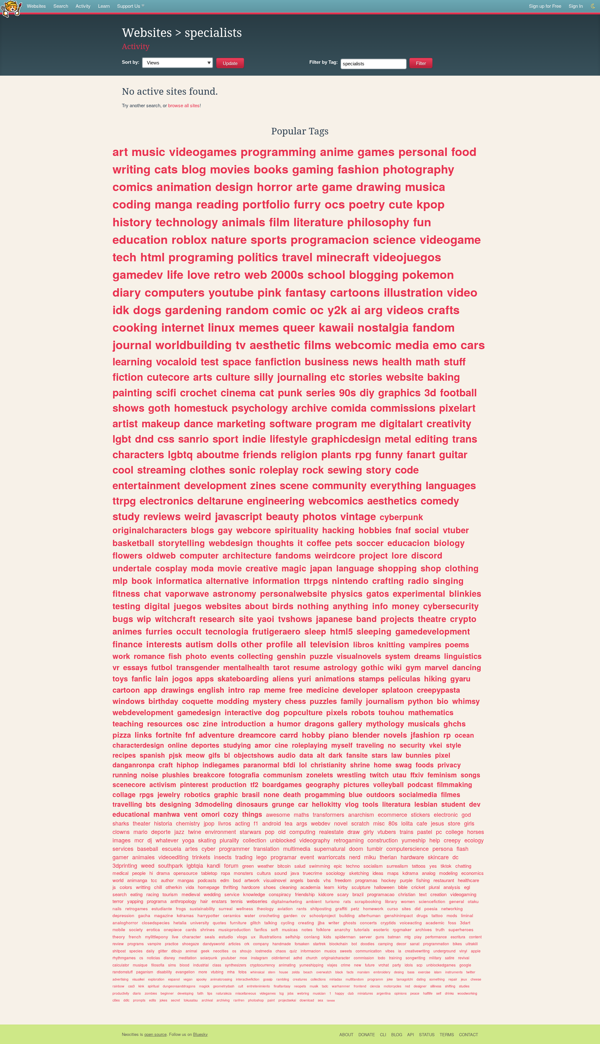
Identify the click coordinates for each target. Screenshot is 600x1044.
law (396, 755)
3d (430, 392)
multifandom (355, 979)
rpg (363, 454)
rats (347, 901)
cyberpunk (401, 517)
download (307, 1000)
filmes (450, 794)
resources (164, 723)
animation (184, 186)
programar (284, 857)
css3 (131, 986)
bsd (237, 880)
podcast (420, 784)
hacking (338, 530)
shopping (397, 568)
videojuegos (407, 256)
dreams (427, 655)
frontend (360, 986)
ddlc (126, 1000)
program (336, 423)
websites (223, 606)
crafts (444, 309)
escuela (171, 848)
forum (231, 865)
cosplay (171, 568)
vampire (154, 943)
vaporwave (187, 593)
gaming (313, 168)
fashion (358, 168)
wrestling (351, 774)
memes (259, 327)
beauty (282, 516)
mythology (385, 723)
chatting (463, 865)
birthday (163, 700)
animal (191, 950)
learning (132, 361)
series (320, 392)
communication (369, 950)
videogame (450, 239)
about (256, 606)
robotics (197, 794)
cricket (418, 887)
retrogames (136, 908)
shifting (450, 986)
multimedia (296, 848)
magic (294, 568)
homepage (208, 887)
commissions (402, 407)
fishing (423, 880)
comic (289, 309)
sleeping (374, 631)
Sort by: (130, 62)
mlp (120, 580)
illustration (413, 292)
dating (421, 979)
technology (187, 221)
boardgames (282, 784)
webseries (257, 901)
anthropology (183, 901)
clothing (462, 568)
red (407, 986)
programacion (330, 239)
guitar (453, 454)
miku (370, 857)
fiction (127, 376)
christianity (328, 764)
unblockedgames (441, 964)
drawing (378, 186)
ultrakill (472, 943)
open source (155, 1034)
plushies (175, 774)
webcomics (335, 500)
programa (157, 901)
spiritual (153, 986)
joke (390, 979)
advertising (120, 979)
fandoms (293, 555)
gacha (144, 915)
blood (184, 964)
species (135, 950)
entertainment (146, 485)
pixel (442, 755)
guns (380, 936)
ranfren (238, 1000)
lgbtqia (195, 865)
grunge (283, 804)
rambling (282, 979)
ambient (314, 901)
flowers (127, 555)
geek (205, 950)
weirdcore (335, 555)
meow (195, 755)
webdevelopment (142, 712)
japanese (334, 619)
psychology (260, 407)
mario (140, 831)
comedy (440, 500)
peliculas (404, 678)
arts (202, 376)
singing (448, 580)
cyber (208, 848)
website (404, 376)
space (236, 361)
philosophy (378, 221)
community (339, 485)
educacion (409, 543)
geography (323, 784)
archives (423, 929)
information (276, 580)
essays (135, 667)
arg (373, 309)
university (199, 923)
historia (163, 823)
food (464, 151)
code (407, 469)
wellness (244, 908)
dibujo (176, 950)
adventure (216, 734)
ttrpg (124, 500)
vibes (389, 950)
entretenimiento (258, 986)
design (234, 186)
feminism (442, 774)
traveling (370, 745)
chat (152, 593)
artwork (252, 880)
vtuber (456, 530)
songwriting (415, 957)
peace (414, 993)
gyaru (460, 678)
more (202, 971)
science (394, 239)
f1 (256, 823)
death (292, 794)
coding (131, 203)
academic (435, 923)
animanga (137, 880)
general (456, 901)
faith (200, 993)
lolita (407, 823)
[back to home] (11, 8)
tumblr (374, 848)
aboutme (218, 454)
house (283, 972)
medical (120, 873)
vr (115, 667)
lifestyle (289, 438)
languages (451, 485)
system (397, 655)
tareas (331, 1000)
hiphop (188, 764)
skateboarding (243, 678)
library (391, 901)
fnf (190, 734)
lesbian (426, 804)
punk (290, 392)
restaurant (443, 880)
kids (327, 937)
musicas (290, 929)
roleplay (278, 469)
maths (301, 814)
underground (444, 950)
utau (399, 774)
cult (240, 986)
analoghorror (125, 923)
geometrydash (223, 986)
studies (464, 986)
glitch (255, 923)
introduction (243, 723)
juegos (188, 606)
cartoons (355, 292)
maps (393, 873)
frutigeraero (276, 631)
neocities (220, 950)
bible (403, 887)
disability (164, 971)
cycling (287, 923)
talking (270, 923)
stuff (455, 361)
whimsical (257, 972)
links (143, 734)
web (255, 274)
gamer (120, 857)
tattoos (419, 865)
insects (223, 857)
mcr (139, 840)
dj (150, 840)
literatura (396, 804)
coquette (197, 700)
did (418, 908)
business (327, 361)
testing (126, 606)
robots (363, 712)
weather (266, 865)
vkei (435, 745)
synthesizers (235, 964)
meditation (188, 957)
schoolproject (322, 915)
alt (321, 755)
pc (439, 831)
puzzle (321, 655)
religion (299, 454)
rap (254, 689)
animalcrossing (221, 979)
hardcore (251, 887)
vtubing (217, 971)
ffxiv (417, 774)
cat (266, 392)
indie (254, 438)
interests (164, 644)
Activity (83, 6)
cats (166, 168)
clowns (121, 831)
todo (381, 957)
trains (406, 831)
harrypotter (208, 915)
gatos (377, 593)
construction (383, 840)
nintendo (350, 580)
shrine (360, 764)
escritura (458, 936)
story (378, 469)
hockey (388, 880)
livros (224, 823)
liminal (467, 915)
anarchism (361, 814)
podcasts (207, 880)
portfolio (266, 203)
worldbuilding (193, 344)
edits (152, 1000)
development (215, 485)
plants (336, 454)
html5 (341, 631)
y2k (337, 309)
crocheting (269, 915)
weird (197, 516)
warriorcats (331, 857)
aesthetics (392, 500)
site (246, 619)
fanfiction (278, 361)
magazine (163, 915)
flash (462, 848)
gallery (350, 723)
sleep (315, 631)
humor (289, 723)
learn (329, 887)
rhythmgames (124, 957)
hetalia (180, 923)
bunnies (418, 755)
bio (442, 700)
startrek (319, 943)
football (458, 392)
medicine (322, 689)
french (135, 937)
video (462, 292)
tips (209, 993)
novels (395, 734)
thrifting (230, 887)
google (465, 964)
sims (172, 964)
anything (350, 606)
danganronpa (133, 764)
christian (406, 894)
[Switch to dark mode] (593, 6)
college (454, 831)
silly (263, 376)
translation (266, 848)
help (434, 840)
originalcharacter (335, 957)
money (405, 606)
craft (165, 764)
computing (302, 831)
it (300, 543)
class (216, 964)
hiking (435, 678)
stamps (371, 678)
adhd (297, 957)
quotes (219, 923)
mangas (186, 880)
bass (411, 972)
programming (278, 151)
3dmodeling (213, 804)
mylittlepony (156, 937)
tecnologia (226, 631)
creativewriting (417, 950)
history (132, 221)
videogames (203, 151)
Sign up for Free (545, 6)
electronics (166, 500)
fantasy (305, 292)
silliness (435, 986)
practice (171, 943)
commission (364, 957)
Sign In (576, 6)
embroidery (381, 972)
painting (132, 392)
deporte (161, 831)
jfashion (425, 734)
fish (175, 655)
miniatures (365, 993)
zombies (151, 993)
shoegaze (190, 943)
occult (189, 631)
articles (234, 943)
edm (224, 880)
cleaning (288, 887)
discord (426, 555)
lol (303, 764)
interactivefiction (247, 979)
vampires (425, 644)
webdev (320, 823)
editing (431, 438)
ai (356, 309)
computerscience (407, 848)
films (317, 344)
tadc (325, 986)
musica (425, 186)
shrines (207, 929)
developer (360, 689)
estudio (226, 937)
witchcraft (175, 619)
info (380, 606)
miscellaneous (245, 993)
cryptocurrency (262, 964)
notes (307, 929)
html (152, 256)
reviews (162, 516)
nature (229, 239)
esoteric (381, 929)
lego (261, 857)
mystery (267, 700)
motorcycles (392, 986)
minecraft (342, 256)
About (346, 1034)
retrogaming (349, 840)
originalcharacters (149, 530)
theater (141, 823)
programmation (436, 943)
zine (210, 723)
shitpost (119, 950)
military (435, 957)
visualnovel (274, 880)
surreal (225, 908)
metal (398, 438)
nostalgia (383, 327)
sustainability (202, 908)
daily (150, 950)
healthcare (468, 880)
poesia (431, 908)
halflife (427, 993)
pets (343, 543)
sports (269, 239)
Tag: (323, 62)
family (351, 700)
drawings (177, 689)
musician (319, 993)
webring (303, 993)
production (229, 784)
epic (338, 865)
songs (470, 774)
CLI (383, 1034)
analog (428, 873)
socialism (373, 865)
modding (233, 700)
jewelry (169, 794)
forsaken (302, 943)
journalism (385, 700)
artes (191, 848)
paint (271, 1000)
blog (194, 168)
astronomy (234, 593)
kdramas (185, 915)
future (370, 964)
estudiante (162, 908)
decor (401, 943)
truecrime (312, 873)
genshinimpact (398, 915)
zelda (296, 972)
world (117, 880)
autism (199, 644)
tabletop (209, 873)
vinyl (463, 950)
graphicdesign (346, 438)
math (428, 361)
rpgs (146, 794)
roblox (189, 239)
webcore (253, 530)
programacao (380, 894)
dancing (466, 667)
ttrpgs (316, 580)
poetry (367, 203)
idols (409, 964)
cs (141, 957)
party (396, 964)
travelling (127, 804)
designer (420, 986)
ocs (335, 203)
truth (440, 929)
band (366, 619)
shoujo (246, 950)
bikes (457, 943)
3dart (465, 923)
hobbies (375, 530)
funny (389, 454)
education (140, 239)
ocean (464, 735)
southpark (170, 865)
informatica (179, 580)
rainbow (118, 986)
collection (254, 840)
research (217, 619)
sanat (414, 943)
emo (445, 344)
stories (365, 376)
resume (306, 667)
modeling (448, 873)
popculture (302, 712)
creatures (300, 979)
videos (405, 309)
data (306, 755)
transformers (328, 814)
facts (350, 972)
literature (318, 221)
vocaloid (176, 361)
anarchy (342, 929)
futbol (161, 667)
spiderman (345, 937)
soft (274, 929)
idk (120, 309)
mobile (118, 929)
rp (447, 734)
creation (438, 894)
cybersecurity (451, 606)
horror (274, 186)
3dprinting (124, 865)
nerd (354, 857)
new (357, 964)
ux (253, 937)
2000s (287, 274)
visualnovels (359, 655)
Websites (36, 6)
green (248, 865)
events (222, 655)
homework (373, 908)
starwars (250, 831)
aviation (285, 908)
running (124, 774)
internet (182, 327)
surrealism (397, 865)
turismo (332, 901)
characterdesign (138, 745)
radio (418, 580)
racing (152, 894)
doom (356, 848)
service (231, 894)
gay (225, 530)
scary (343, 894)
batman (394, 936)
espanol (174, 979)
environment (220, 831)
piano (338, 734)
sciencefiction (432, 901)
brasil (251, 794)
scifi (166, 392)
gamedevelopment (432, 631)
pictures (356, 784)
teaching (127, 723)
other (251, 644)
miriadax (335, 979)
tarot (281, 667)
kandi (213, 865)
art (120, 151)
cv (303, 915)
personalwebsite (293, 593)
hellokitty (326, 804)
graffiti (341, 908)
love (198, 274)
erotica (153, 929)
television (329, 644)
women (408, 901)
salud (299, 865)
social (427, 530)
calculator (120, 964)
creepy (452, 840)
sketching (359, 873)
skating (207, 840)
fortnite (169, 734)
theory (118, 937)
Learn (104, 6)
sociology (335, 873)
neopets (300, 986)
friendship (305, 894)
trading (243, 857)
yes (433, 865)
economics (472, 873)
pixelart (457, 407)
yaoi (265, 619)
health (397, 361)
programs (136, 943)
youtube (231, 292)
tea (288, 823)
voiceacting (411, 923)
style (453, 745)
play (418, 936)
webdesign (231, 543)
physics (346, 593)
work (121, 655)
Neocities (130, 1034)
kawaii (336, 327)
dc (455, 857)
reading (217, 203)
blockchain (338, 943)
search (119, 894)
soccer (370, 543)
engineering (276, 500)
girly (368, 831)
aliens (283, 678)
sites (406, 908)
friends (260, 454)
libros (363, 644)
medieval (191, 894)
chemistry (188, 823)
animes (127, 631)
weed (147, 865)
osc (192, 723)
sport (225, 438)
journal (132, 344)
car (303, 804)
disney (169, 957)
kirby (343, 887)
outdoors (380, 794)
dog (273, 712)
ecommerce (392, 814)
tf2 (254, 784)
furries (159, 631)
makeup (161, 423)
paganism (144, 971)
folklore (323, 929)
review (118, 943)
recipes (124, 755)
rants (302, 908)
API (410, 1034)
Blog (396, 1034)
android (271, 823)
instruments (453, 972)
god (466, 814)
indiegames (220, 764)
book (142, 580)
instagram (259, 957)
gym (413, 667)
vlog (352, 804)
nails (117, 908)
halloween (384, 887)
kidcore (325, 894)
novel (341, 823)
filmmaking (454, 784)
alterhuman (369, 915)
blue (355, 794)
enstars (219, 901)
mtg (407, 936)
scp (419, 964)
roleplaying (310, 745)
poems (457, 644)
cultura (264, 873)
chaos (281, 950)
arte (307, 186)
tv (241, 344)
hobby (313, 734)
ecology (474, 840)
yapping (135, 901)
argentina (384, 993)
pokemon (428, 274)
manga (173, 203)
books (271, 168)
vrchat (383, 964)
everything (396, 485)
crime (345, 964)
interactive (243, 712)
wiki (395, 667)
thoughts (275, 543)
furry (307, 203)
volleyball (388, 784)
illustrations (270, 937)
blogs (202, 530)
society (136, 929)
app (150, 689)
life (175, 274)
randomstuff (122, 971)
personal (423, 151)
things (252, 814)
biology (449, 543)
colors (126, 887)
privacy (449, 764)
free (295, 689)
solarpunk (208, 957)
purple (406, 880)
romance (149, 655)
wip (144, 619)
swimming (319, 865)
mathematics (430, 712)
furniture (238, 923)
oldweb (161, 555)
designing (175, 804)
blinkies (465, 593)
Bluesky (200, 1034)
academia (310, 887)
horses (475, 831)
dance (198, 423)
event (307, 857)
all (301, 644)
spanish (152, 755)
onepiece (173, 929)
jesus (437, 823)
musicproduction (234, 929)
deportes (205, 745)
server (365, 937)
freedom (343, 880)
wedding (212, 894)
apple (476, 950)
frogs (181, 908)
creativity (449, 423)
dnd (144, 438)
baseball (147, 848)
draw (354, 831)
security (412, 745)
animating (287, 964)
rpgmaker (402, 929)
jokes (163, 1000)
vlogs (242, 937)
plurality (229, 840)
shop (431, 568)
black (339, 972)
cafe (422, 823)
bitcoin (284, 865)
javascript (238, 516)
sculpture (361, 887)
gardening (193, 309)
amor (263, 745)
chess (295, 700)
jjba (321, 923)
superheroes (460, 929)
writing (131, 168)
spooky (201, 979)
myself (341, 745)
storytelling (181, 543)
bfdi (289, 764)
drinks (449, 993)
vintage (358, 516)
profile (279, 644)
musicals (424, 723)
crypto (463, 619)
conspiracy (280, 894)
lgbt (121, 438)
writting (143, 887)
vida (190, 887)
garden (290, 915)
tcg (281, 993)
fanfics (260, 929)
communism (282, 774)
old (282, 831)
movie (230, 568)
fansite (357, 755)
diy (367, 392)
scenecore (129, 784)
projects (397, 619)
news (365, 361)
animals (243, 221)
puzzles (323, 700)
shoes (269, 887)
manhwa (166, 814)
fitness (126, 593)
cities (116, 1000)
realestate (331, 831)
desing (399, 972)
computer (199, 555)
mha (231, 971)
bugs (122, 619)
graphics (399, 392)
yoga (188, 840)
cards (191, 929)
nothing (313, 606)
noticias (153, 957)
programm (375, 979)
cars (473, 344)
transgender (197, 667)
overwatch (324, 972)
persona (442, 848)
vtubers (387, 831)
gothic (372, 667)
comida (349, 407)
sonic (242, 469)
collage (124, 794)
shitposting (321, 908)
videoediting (173, 857)
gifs (214, 755)
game (337, 186)
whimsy (466, 700)
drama (163, 873)
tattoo (437, 915)
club (351, 993)
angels (296, 880)
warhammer (341, 986)
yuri (304, 678)
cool (122, 469)
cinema (238, 392)
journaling (302, 376)
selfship (292, 937)
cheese (476, 979)
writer (333, 923)
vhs (327, 880)
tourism (170, 894)
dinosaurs (252, 804)
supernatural (329, 848)
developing (185, 993)
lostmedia (263, 950)
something (437, 979)
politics (258, 256)
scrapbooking (368, 901)
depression (123, 915)
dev (475, 804)
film (279, 221)
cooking (135, 327)
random (247, 309)
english (211, 689)
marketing (241, 423)
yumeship (414, 840)
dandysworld (214, 943)
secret (175, 1000)
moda (202, 568)
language (355, 568)
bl (227, 755)
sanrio (193, 438)
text (423, 894)
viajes (332, 964)
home (383, 764)
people (139, 873)
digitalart (401, 423)
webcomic (363, 344)
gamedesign (199, 712)
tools (370, 804)
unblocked (283, 840)
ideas (377, 873)
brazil (357, 894)
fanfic (142, 678)
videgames (268, 993)
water (249, 915)
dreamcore (257, 734)
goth (159, 407)
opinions (400, 993)
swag (403, 764)
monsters (243, 873)
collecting (255, 655)
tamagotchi (405, 979)
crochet (198, 392)
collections (318, 979)
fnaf (403, 530)
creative (262, 568)
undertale (132, 568)
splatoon (397, 689)
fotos (242, 971)
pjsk (175, 755)
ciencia (375, 986)
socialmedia (418, 794)
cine (281, 745)
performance (436, 936)
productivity (120, 993)
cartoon (126, 689)
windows (128, 700)
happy (339, 993)
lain (161, 678)
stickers (420, 814)
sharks (120, 823)
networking (452, 908)
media (412, 344)
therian (388, 857)
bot (354, 943)
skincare (438, 857)
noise (149, 774)
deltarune (220, 500)
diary (126, 292)
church (312, 957)
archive (309, 407)
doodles (367, 943)
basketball (133, 543)
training (395, 957)
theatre (432, 619)
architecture (247, 555)
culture (233, 376)
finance (127, 644)
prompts (139, 1000)
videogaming (463, 894)
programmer (234, 848)
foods (425, 764)
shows (128, 407)
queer (299, 327)
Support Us (128, 6)
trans (464, 438)
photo (196, 655)
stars (380, 755)
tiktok (446, 865)
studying (237, 745)
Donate (366, 1034)
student (453, 804)
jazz (179, 831)
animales (143, 857)
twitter (470, 972)
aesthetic (275, 344)
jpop (209, 823)
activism (162, 784)
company (261, 943)
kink (141, 986)
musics (330, 950)
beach (307, 972)
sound (280, 873)
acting (242, 823)
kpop (431, 203)
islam (438, 972)
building (347, 915)
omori (210, 814)
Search (60, 6)
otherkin (174, 887)
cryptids (388, 923)
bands (313, 880)
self (438, 993)
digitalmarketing (286, 901)
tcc (154, 880)
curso (392, 908)
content (475, 936)
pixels (337, 712)
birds (282, 606)
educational (131, 814)
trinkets (201, 857)
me (368, 423)
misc (379, 823)
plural (434, 887)
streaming (161, 469)
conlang (312, 937)
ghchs (454, 723)
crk (246, 943)
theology (265, 908)
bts (151, 804)
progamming (325, 794)
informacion (311, 950)
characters (138, 454)
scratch (360, 823)
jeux (464, 979)
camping (385, 943)
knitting (391, 644)
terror (117, 901)
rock (313, 469)
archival (207, 1000)
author (167, 880)
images (121, 840)
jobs (290, 993)
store (454, 823)
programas (366, 880)
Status (427, 1034)
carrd (289, 734)
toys (120, 678)
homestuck (201, 407)
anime (337, 151)
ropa (225, 873)
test (210, 361)
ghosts (349, 923)
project (373, 555)
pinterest (194, 784)
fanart (421, 454)
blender (366, 734)
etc (337, 376)
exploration (156, 979)
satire (449, 957)
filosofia (157, 964)
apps (205, 678)
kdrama (410, 873)
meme (274, 689)
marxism (363, 972)
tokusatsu (191, 1000)
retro (227, 274)
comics (132, 186)
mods (452, 915)
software (290, 423)
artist (125, 423)
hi (151, 873)
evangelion (185, 971)
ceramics (232, 915)
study (126, 516)
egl (467, 887)
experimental (419, 593)
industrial (201, 964)
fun (422, 221)
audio (287, 755)
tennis (237, 901)
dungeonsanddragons (179, 986)
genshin (291, 655)
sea (320, 1000)
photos (319, 516)
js (114, 887)
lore (400, 555)
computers (175, 292)
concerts (368, 923)
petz (355, 908)
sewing (345, 469)
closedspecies (156, 923)
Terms (447, 1034)
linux (221, 327)
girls (469, 823)
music (148, 151)
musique (140, 964)
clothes (207, 469)
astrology (340, 667)
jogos (182, 678)
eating (136, 894)
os (234, 950)
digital (157, 606)
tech (124, 256)
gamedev (137, 274)
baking (443, 376)
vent (191, 814)
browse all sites (184, 105)
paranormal (261, 764)
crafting (388, 580)
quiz (293, 950)
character (191, 937)
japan (321, 568)
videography (314, 840)
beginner (167, 993)
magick (204, 986)
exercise (424, 972)
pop (269, 831)
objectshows (254, 755)
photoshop (256, 1000)
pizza (121, 734)
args (301, 823)
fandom (433, 327)
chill (158, 887)
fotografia (244, 774)
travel (297, 256)
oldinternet (281, 957)
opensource (185, 873)
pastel (424, 831)
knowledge (254, 894)
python (420, 700)
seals (210, 937)
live (175, 937)
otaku (473, 901)
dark (335, 755)
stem (271, 972)
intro (236, 689)
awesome (278, 814)
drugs (422, 915)
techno (353, 865)
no (392, 745)
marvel (436, 667)
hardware (412, 857)
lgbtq (180, 454)
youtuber (228, 957)
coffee (319, 543)
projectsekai (287, 1000)
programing (201, 256)
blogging (373, 274)
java (295, 873)
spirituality (296, 530)
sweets (346, 950)
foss (452, 923)
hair (204, 901)
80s (393, 823)
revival (463, 957)
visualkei (138, 979)
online (178, 745)
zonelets (319, 774)
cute (401, 203)
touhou (391, 712)
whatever (167, 840)
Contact (468, 1034)
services (122, 848)
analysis (451, 887)
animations (335, 678)
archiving (223, 1000)
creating (306, 923)
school (326, 274)
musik (314, 986)
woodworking (467, 993)
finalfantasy (282, 986)
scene (294, 485)
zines (263, 485)
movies (230, 168)
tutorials (362, 929)
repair (452, 979)
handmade (281, 943)
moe (243, 957)
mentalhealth (246, 667)
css (166, 438)
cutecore (168, 376)
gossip (267, 979)
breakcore (209, 774)
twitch (379, 774)
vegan (187, 979)
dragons (319, 723)
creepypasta (438, 689)
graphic (226, 794)
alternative (227, 580)
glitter (163, 950)
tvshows (295, 619)
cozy (230, 814)
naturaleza (224, 993)
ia (399, 950)
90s (347, 392)
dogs (147, 309)
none (271, 794)
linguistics (463, 655)
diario (137, 993)
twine (194, 831)
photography (418, 168)
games (376, 151)
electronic (446, 814)
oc (317, 309)
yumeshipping (311, 964)
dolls (227, 644)
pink (270, 292)
